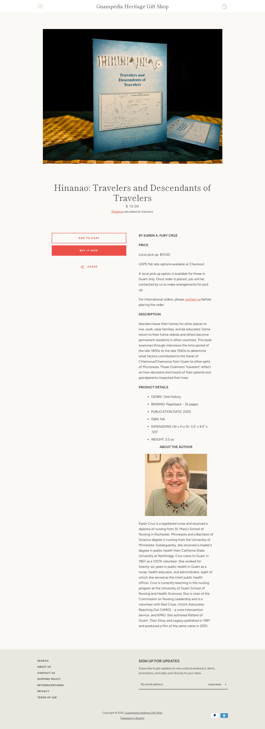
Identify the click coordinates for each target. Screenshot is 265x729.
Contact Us (46, 673)
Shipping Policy (49, 679)
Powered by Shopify (132, 718)
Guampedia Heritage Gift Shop (132, 6)
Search (43, 660)
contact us (193, 299)
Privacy (43, 691)
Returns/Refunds (50, 685)
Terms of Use (47, 697)
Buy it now (89, 250)
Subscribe (215, 684)
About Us (44, 666)
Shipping (117, 211)
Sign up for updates (159, 661)
